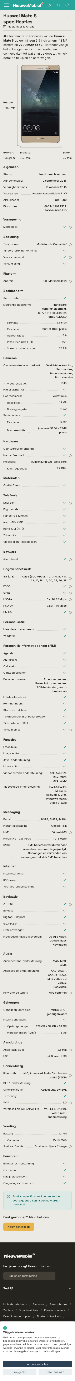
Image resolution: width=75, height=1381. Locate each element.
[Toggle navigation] (6, 5)
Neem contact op (19, 1226)
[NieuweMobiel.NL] (24, 5)
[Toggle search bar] (58, 5)
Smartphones (58, 1304)
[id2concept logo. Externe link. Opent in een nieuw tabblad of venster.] (5, 1328)
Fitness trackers (54, 1310)
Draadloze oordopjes (17, 1316)
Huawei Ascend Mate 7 (47, 193)
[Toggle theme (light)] (49, 5)
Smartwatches (28, 1310)
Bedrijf (8, 1288)
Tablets (8, 1310)
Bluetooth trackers (49, 1316)
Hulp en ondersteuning (22, 1275)
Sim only (38, 1304)
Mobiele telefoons (15, 1304)
